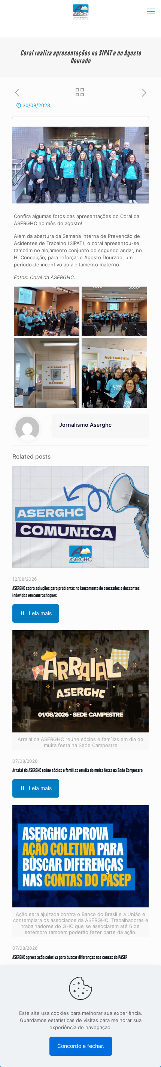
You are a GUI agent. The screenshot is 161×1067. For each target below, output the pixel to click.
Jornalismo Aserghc (85, 424)
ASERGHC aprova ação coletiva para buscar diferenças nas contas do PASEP (69, 957)
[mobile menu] (151, 11)
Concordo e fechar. (80, 1046)
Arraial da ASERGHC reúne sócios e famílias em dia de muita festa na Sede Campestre (77, 770)
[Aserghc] (80, 11)
